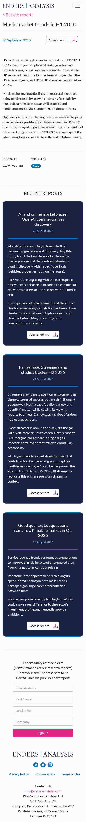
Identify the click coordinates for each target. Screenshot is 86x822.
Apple (36, 166)
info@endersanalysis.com (43, 791)
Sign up (43, 733)
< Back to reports (18, 14)
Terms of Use (71, 774)
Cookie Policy (45, 774)
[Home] (28, 6)
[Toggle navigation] (77, 6)
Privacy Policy (19, 774)
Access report (58, 40)
